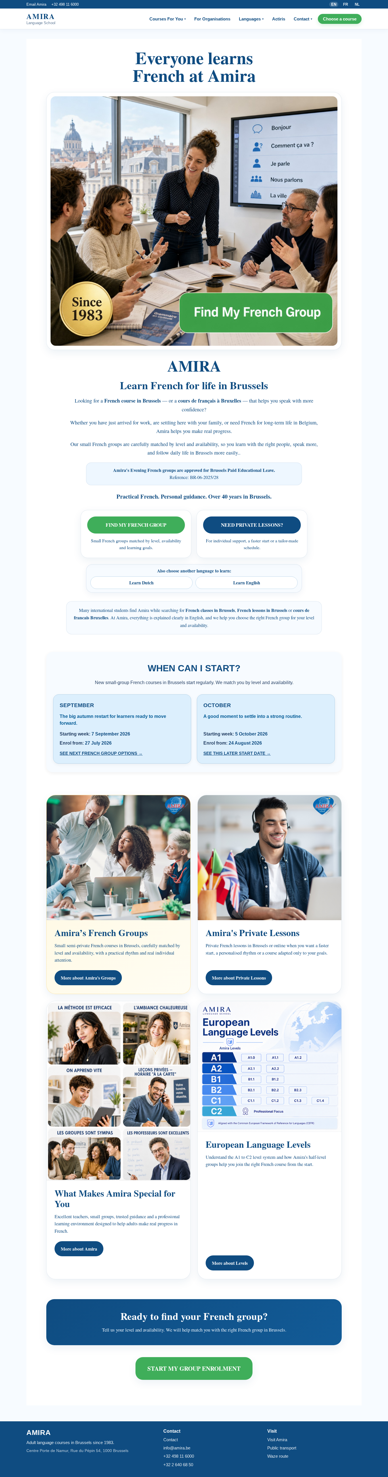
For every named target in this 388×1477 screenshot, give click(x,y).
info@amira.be (176, 1447)
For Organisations (212, 18)
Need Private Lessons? (252, 524)
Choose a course (339, 18)
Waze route (277, 1456)
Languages (251, 18)
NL (357, 4)
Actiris (278, 18)
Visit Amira (277, 1439)
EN (333, 4)
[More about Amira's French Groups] (194, 221)
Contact (303, 18)
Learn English (246, 582)
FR (345, 4)
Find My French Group (136, 524)
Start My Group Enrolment (194, 1368)
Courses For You (167, 18)
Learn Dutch (141, 582)
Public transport (281, 1447)
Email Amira (36, 4)
